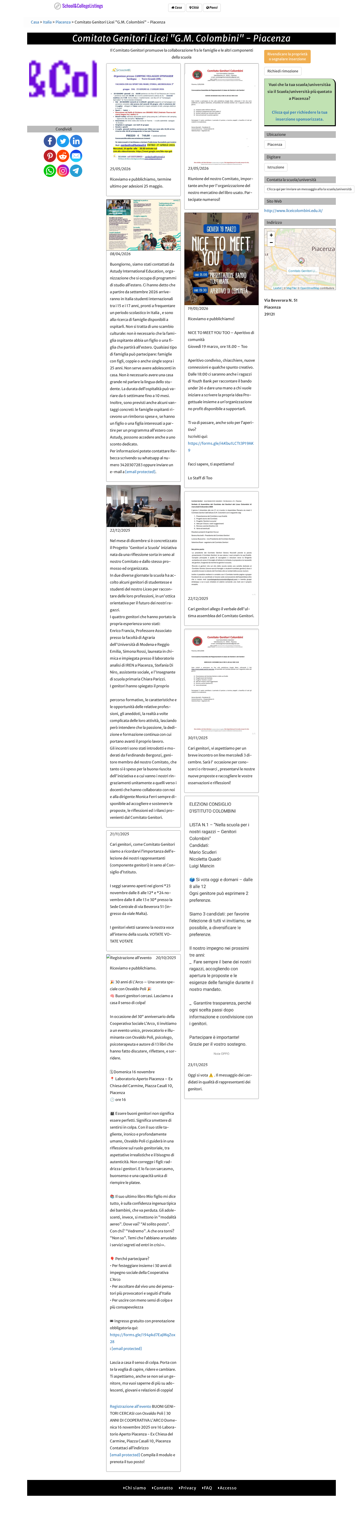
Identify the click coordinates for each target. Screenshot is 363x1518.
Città (195, 7)
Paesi (213, 7)
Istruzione (275, 167)
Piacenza (63, 22)
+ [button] (271, 235)
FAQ (208, 1487)
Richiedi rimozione (282, 71)
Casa (178, 7)
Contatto (163, 1487)
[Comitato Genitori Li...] (301, 261)
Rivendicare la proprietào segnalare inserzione (287, 56)
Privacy (188, 1487)
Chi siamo (135, 1487)
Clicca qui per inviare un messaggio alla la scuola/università (309, 189)
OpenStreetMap (309, 288)
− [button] (271, 242)
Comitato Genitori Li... (302, 271)
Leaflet (277, 288)
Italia (47, 22)
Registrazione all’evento (130, 1406)
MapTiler (291, 288)
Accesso (228, 1487)
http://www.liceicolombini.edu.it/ (293, 210)
